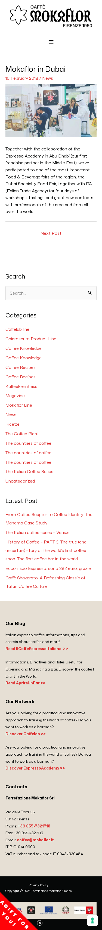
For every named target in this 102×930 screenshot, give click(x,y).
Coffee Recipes (20, 367)
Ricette (12, 424)
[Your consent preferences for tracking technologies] (92, 920)
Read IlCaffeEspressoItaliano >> (36, 648)
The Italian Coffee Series (29, 471)
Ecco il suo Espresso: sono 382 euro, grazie (48, 568)
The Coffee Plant (22, 434)
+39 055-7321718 (34, 826)
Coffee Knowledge (23, 348)
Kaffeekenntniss (21, 386)
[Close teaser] (39, 923)
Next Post (51, 233)
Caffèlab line (17, 329)
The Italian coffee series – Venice (37, 532)
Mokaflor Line (18, 405)
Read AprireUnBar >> (25, 682)
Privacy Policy (38, 885)
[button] (19, 911)
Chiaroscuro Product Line (30, 339)
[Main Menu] (51, 42)
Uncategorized (20, 481)
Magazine (15, 395)
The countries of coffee (28, 443)
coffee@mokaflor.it (35, 839)
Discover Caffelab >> (25, 733)
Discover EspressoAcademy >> (35, 768)
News (47, 78)
